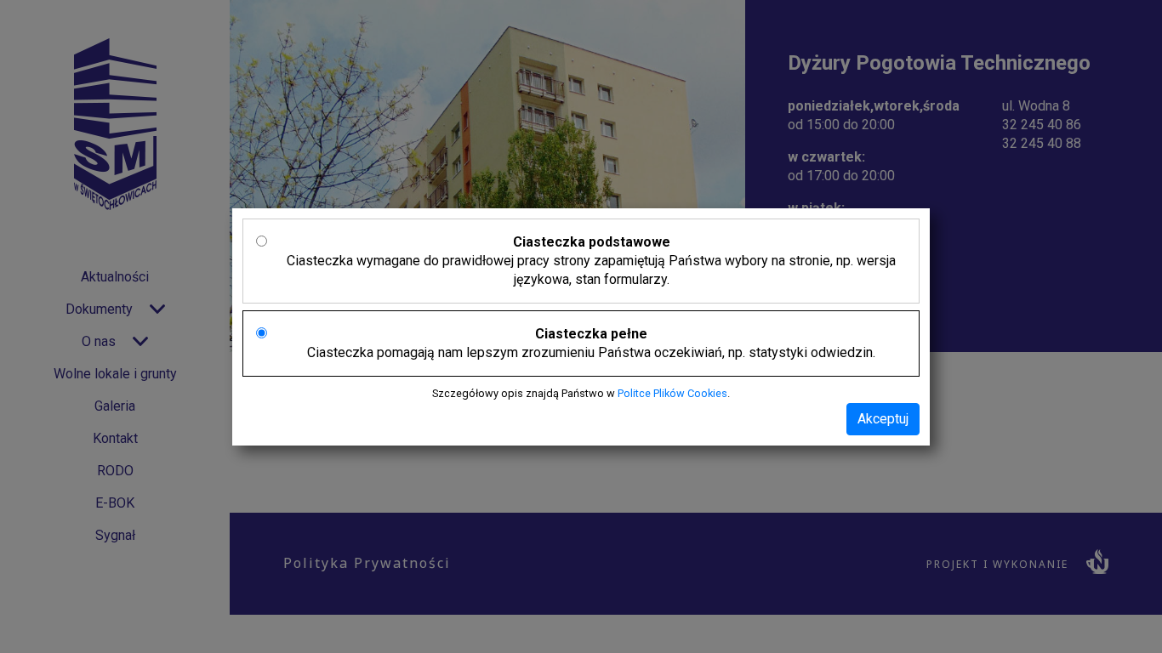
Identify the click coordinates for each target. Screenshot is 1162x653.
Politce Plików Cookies (672, 393)
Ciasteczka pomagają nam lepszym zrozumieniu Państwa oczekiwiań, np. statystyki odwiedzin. (591, 343)
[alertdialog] (581, 326)
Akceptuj (883, 419)
